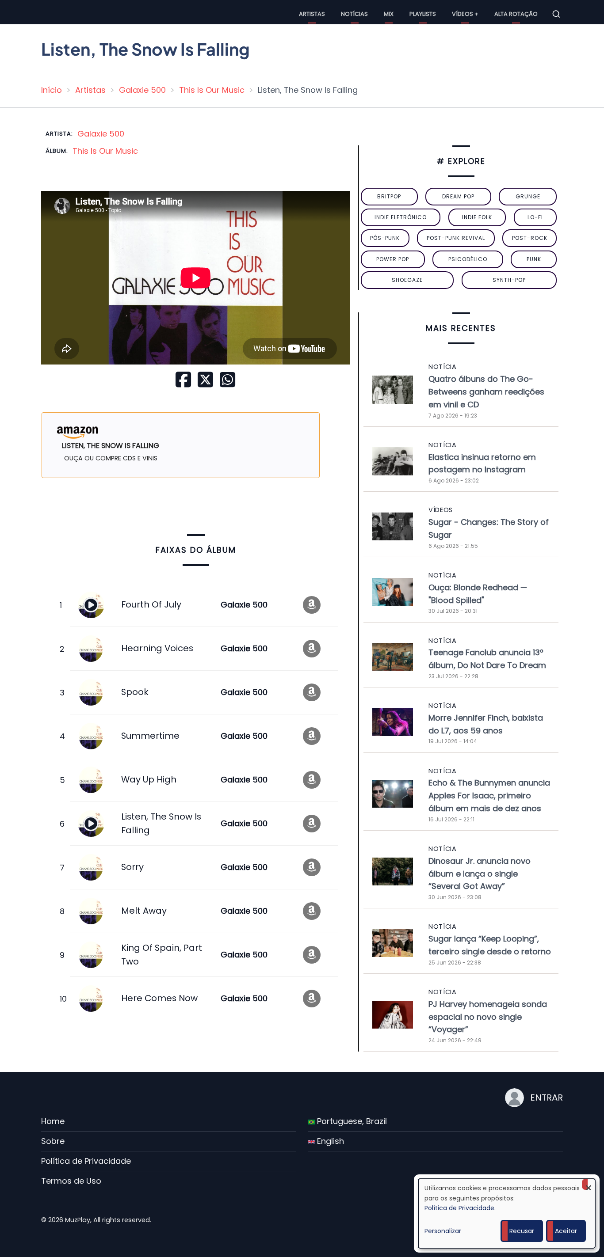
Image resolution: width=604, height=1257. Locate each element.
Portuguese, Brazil (351, 1121)
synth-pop (509, 280)
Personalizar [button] (442, 1231)
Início (51, 89)
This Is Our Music (212, 89)
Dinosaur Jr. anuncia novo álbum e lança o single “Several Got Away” (479, 873)
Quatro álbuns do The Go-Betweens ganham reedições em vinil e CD (486, 391)
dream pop (458, 196)
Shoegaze (407, 280)
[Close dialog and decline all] (588, 1184)
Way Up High (148, 779)
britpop (389, 196)
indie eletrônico (401, 217)
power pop (392, 259)
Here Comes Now (159, 998)
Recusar (521, 1231)
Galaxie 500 (142, 89)
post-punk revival (456, 238)
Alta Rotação (516, 14)
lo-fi (535, 217)
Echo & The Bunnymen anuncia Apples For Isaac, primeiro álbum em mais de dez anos (489, 795)
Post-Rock (529, 238)
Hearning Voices (157, 648)
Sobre (53, 1141)
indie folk (477, 217)
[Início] (50, 13)
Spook (135, 692)
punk (534, 259)
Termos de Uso (71, 1180)
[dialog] (506, 1213)
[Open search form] (556, 14)
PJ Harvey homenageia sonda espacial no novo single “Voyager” (487, 1017)
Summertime (150, 735)
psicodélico (467, 259)
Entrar (546, 1097)
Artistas (312, 14)
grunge (528, 196)
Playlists (422, 14)
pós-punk (385, 238)
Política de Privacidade (86, 1160)
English (329, 1141)
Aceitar (566, 1231)
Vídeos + (465, 14)
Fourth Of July (151, 604)
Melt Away (144, 910)
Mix (389, 14)
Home (53, 1121)
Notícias (354, 14)
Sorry (132, 867)
